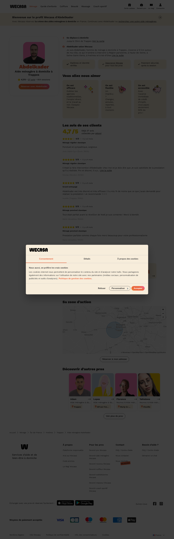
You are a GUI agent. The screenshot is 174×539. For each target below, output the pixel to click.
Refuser (101, 288)
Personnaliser (118, 288)
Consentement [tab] (46, 259)
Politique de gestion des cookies (75, 278)
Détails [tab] (87, 259)
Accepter (138, 288)
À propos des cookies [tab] (127, 259)
